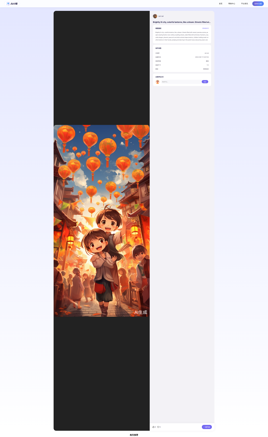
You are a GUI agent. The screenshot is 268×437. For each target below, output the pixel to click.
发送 (205, 82)
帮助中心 (231, 4)
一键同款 (207, 427)
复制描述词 (205, 28)
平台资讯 (244, 4)
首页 (220, 4)
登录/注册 (258, 4)
